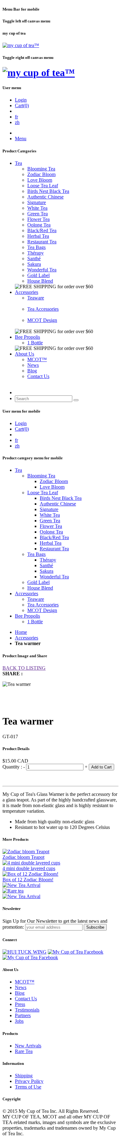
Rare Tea (24, 1051)
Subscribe (95, 927)
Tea (18, 163)
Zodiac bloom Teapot (23, 857)
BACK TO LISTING (24, 668)
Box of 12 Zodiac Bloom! (27, 879)
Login (21, 100)
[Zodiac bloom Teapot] (25, 851)
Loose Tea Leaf (42, 185)
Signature (36, 202)
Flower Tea (38, 219)
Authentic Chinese (45, 196)
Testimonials (27, 1009)
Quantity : (12, 766)
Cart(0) (22, 105)
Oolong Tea (39, 224)
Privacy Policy (29, 1081)
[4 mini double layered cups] (31, 862)
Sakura (34, 264)
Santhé (34, 258)
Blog (32, 370)
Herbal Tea (38, 236)
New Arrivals (28, 1045)
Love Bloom (39, 180)
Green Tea (37, 213)
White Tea (37, 208)
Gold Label (38, 275)
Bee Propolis (27, 337)
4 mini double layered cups (28, 868)
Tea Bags (36, 247)
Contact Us (38, 376)
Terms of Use (28, 1086)
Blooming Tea (41, 168)
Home (21, 632)
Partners (23, 1015)
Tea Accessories (43, 309)
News (33, 365)
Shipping (24, 1075)
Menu (20, 138)
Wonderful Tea (41, 269)
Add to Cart (101, 767)
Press (20, 1004)
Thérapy (35, 253)
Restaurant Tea (41, 241)
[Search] (76, 400)
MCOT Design (42, 320)
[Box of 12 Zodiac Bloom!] (30, 874)
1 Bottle (35, 342)
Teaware (35, 297)
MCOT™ (37, 359)
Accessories (26, 292)
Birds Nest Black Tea (48, 191)
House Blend (40, 281)
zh (17, 122)
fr (16, 116)
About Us (24, 354)
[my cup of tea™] (20, 45)
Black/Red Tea (41, 230)
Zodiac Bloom (41, 174)
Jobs (19, 1021)
